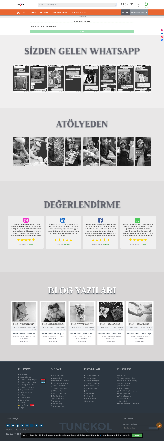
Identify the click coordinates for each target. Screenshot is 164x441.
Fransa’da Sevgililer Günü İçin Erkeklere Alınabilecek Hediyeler (53, 334)
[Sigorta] (41, 425)
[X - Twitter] (22, 425)
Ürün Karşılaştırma (82, 16)
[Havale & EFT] (18, 433)
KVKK (101, 435)
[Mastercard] (11, 433)
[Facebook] (36, 425)
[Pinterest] (27, 425)
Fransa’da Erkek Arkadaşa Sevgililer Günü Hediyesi (139, 334)
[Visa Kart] (7, 433)
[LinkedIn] (8, 425)
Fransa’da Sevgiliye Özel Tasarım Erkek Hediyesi (81, 334)
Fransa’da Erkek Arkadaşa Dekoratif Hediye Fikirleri (110, 334)
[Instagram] (13, 425)
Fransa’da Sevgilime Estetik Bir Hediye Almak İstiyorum (24, 334)
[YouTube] (17, 425)
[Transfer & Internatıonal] (15, 433)
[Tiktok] (32, 425)
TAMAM (136, 435)
